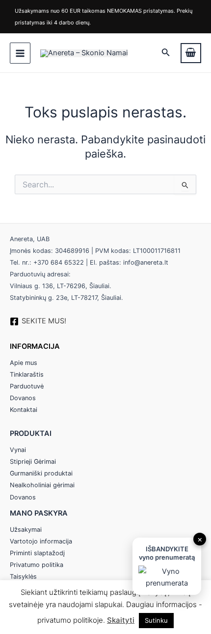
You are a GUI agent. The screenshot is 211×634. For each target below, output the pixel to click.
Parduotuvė (27, 386)
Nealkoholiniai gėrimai (42, 485)
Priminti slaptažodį (37, 553)
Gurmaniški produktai (41, 473)
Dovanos (23, 398)
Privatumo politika (36, 564)
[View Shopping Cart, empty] (191, 53)
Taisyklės (23, 576)
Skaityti (120, 620)
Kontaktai (23, 409)
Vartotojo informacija (41, 541)
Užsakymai (26, 529)
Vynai (18, 449)
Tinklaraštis (27, 374)
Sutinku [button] (156, 620)
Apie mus (23, 362)
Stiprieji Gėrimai (33, 461)
